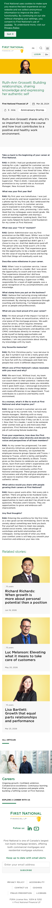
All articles (9, 740)
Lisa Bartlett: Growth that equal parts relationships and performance (21, 715)
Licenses (41, 893)
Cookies (37, 888)
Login (37, 54)
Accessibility (37, 882)
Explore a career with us (16, 800)
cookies (8, 25)
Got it (10, 34)
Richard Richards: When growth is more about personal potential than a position (26, 596)
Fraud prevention (21, 893)
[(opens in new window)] (30, 828)
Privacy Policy (11, 28)
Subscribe (26, 870)
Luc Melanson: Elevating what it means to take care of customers (25, 656)
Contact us (21, 888)
